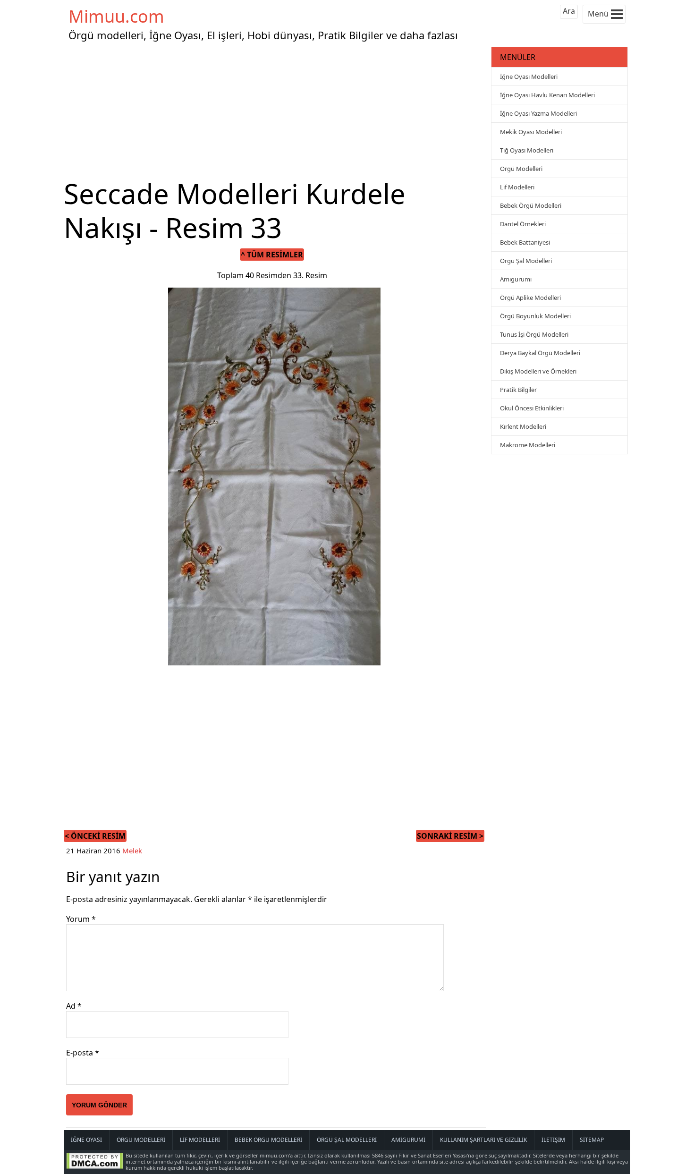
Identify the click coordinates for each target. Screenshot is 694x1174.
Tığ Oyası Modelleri (526, 150)
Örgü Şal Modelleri (526, 260)
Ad (74, 1006)
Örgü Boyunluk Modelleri (535, 316)
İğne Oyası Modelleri (529, 76)
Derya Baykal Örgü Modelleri (540, 353)
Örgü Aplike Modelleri (530, 297)
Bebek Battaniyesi (525, 242)
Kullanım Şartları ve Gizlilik (483, 1140)
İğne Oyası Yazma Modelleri (538, 113)
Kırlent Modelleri (523, 426)
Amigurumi (516, 279)
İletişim (553, 1140)
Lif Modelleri (517, 187)
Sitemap (592, 1140)
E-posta (82, 1052)
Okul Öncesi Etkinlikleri (532, 408)
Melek (132, 850)
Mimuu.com (116, 16)
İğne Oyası (86, 1140)
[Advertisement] (276, 110)
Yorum (81, 919)
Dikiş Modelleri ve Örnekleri (538, 371)
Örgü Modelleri (521, 168)
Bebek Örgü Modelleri (530, 205)
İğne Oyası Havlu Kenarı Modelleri (547, 95)
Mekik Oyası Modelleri (531, 132)
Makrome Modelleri (527, 445)
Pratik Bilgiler (518, 389)
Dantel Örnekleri (523, 224)
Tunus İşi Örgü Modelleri (534, 334)
